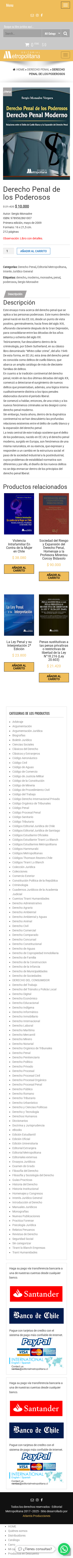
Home (20, 69)
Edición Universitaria (25, 1143)
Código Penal (20, 807)
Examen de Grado (23, 1166)
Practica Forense (23, 1220)
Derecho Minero (22, 1039)
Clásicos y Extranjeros (26, 753)
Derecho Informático (25, 1012)
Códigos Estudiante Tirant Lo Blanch (35, 839)
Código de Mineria (23, 785)
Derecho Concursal (24, 939)
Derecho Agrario (22, 907)
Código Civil (19, 762)
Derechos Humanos (24, 1116)
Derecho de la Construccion (29, 962)
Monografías (20, 1211)
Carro (11, 1544)
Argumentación (22, 726)
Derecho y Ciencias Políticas (29, 1107)
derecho (21, 277)
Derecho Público (22, 1089)
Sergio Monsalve (28, 282)
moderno (33, 277)
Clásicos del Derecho (25, 749)
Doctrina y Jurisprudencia (28, 1125)
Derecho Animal (22, 921)
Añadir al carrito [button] (19, 569)
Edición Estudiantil (23, 1134)
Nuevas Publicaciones (26, 1216)
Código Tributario (23, 821)
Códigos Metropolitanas (27, 853)
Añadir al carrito (33, 251)
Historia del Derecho (25, 1184)
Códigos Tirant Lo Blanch (28, 862)
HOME (12, 1526)
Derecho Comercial (24, 930)
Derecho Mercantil (23, 1034)
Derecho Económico (24, 998)
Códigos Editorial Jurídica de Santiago (36, 830)
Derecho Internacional (26, 1021)
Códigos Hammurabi (25, 848)
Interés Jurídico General (18, 271)
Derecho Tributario (23, 1098)
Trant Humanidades (24, 1252)
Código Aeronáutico (24, 758)
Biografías (18, 735)
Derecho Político (22, 1061)
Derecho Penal (38, 69)
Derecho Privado (22, 1066)
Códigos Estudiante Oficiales (30, 835)
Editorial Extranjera (24, 1148)
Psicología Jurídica (24, 1225)
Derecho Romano (23, 1093)
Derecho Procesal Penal (27, 1084)
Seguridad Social (22, 1238)
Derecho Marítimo (23, 1030)
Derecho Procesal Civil (26, 1075)
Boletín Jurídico (22, 740)
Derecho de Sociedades (26, 975)
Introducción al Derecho (27, 1202)
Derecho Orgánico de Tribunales (32, 1048)
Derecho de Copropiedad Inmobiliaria (35, 953)
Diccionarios (20, 1120)
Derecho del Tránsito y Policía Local (34, 989)
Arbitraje (17, 721)
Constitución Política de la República (35, 880)
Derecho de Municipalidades (29, 971)
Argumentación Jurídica (27, 731)
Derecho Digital (21, 994)
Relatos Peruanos (23, 1229)
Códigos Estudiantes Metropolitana (34, 844)
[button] (64, 1549)
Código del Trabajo (24, 794)
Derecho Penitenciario (26, 1057)
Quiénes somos (17, 1530)
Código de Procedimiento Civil (30, 789)
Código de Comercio (25, 771)
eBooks (17, 1129)
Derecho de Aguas (23, 948)
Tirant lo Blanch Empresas (28, 1247)
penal (57, 277)
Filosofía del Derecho (25, 1170)
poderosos (9, 282)
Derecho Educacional (25, 1003)
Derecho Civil (20, 926)
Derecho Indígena (23, 1007)
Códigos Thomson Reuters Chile (32, 858)
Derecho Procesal (23, 1071)
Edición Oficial (21, 1139)
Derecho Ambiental (24, 912)
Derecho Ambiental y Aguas (29, 916)
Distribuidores (17, 1535)
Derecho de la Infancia (26, 966)
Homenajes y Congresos (27, 1193)
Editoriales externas (24, 1157)
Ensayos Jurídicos (23, 1161)
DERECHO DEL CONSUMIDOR (31, 980)
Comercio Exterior (23, 876)
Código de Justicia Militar (28, 776)
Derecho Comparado (25, 934)
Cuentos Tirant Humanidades (30, 898)
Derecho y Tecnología (25, 1111)
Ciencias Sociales (23, 744)
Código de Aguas (23, 767)
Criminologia (20, 885)
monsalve (46, 277)
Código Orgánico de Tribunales (31, 803)
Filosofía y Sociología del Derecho (33, 1175)
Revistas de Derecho (25, 1234)
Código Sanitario (22, 817)
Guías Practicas (22, 1180)
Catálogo (14, 1540)
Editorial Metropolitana (51, 267)
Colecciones (19, 871)
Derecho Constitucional (27, 944)
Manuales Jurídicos (24, 1207)
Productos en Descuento (23, 1553)
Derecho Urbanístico (25, 1102)
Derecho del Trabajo (24, 984)
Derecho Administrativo (27, 903)
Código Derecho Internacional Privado (36, 799)
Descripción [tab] (15, 294)
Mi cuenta (14, 1549)
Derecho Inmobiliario (25, 1016)
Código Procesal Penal (26, 812)
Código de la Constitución (28, 780)
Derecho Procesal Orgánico (29, 1080)
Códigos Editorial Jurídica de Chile (33, 826)
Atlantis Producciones (36, 1515)
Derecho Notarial (22, 1043)
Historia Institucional (25, 1188)
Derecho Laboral (22, 1025)
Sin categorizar (21, 1243)
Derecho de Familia (24, 957)
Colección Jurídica (23, 867)
